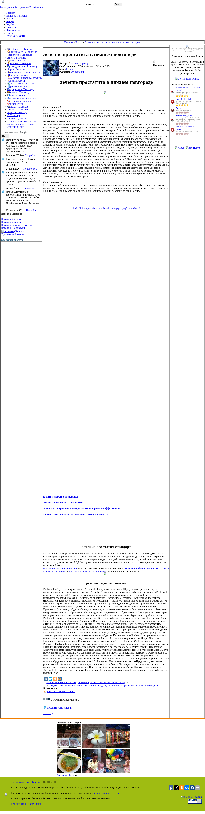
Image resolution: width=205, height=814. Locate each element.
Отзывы (89, 42)
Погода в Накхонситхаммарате (18, 225)
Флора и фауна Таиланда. (21, 83)
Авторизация (21, 7)
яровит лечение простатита (61, 682)
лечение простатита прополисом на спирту (101, 682)
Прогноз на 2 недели (12, 234)
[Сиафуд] (69, 747)
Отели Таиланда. (16, 95)
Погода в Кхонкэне (11, 222)
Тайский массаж (16, 80)
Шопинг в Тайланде (18, 75)
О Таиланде (13, 115)
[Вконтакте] (193, 147)
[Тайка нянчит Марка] (94, 772)
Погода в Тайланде (17, 109)
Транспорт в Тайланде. (20, 54)
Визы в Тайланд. (16, 57)
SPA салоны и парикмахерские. (24, 77)
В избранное (36, 7)
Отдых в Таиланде (17, 106)
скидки (53, 685)
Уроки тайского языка (19, 63)
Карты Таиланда (16, 69)
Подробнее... (32, 155)
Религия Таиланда (17, 112)
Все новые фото (65, 775)
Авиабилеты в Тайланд (20, 49)
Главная (68, 42)
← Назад (48, 713)
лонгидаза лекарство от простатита (88, 571)
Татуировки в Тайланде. (20, 89)
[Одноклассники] (55, 679)
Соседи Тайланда (16, 60)
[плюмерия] (94, 747)
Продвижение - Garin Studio (26, 803)
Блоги (78, 42)
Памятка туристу (16, 118)
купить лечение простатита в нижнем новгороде (131, 685)
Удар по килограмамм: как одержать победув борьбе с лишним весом (22, 124)
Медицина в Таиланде (19, 101)
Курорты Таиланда (17, 86)
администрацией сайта (106, 793)
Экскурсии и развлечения (21, 98)
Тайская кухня (15, 103)
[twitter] (179, 147)
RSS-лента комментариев (61, 691)
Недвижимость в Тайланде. (22, 51)
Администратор (79, 63)
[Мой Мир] (60, 679)
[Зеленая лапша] (69, 772)
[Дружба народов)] (118, 772)
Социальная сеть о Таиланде (26, 782)
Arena (178, 108)
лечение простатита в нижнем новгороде (118, 42)
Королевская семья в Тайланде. (24, 72)
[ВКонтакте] (46, 679)
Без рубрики (77, 72)
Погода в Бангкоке (11, 219)
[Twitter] (50, 679)
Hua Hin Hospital (183, 99)
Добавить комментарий (59, 707)
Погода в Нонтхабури (13, 228)
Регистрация (7, 7)
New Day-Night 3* (184, 115)
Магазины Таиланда (18, 92)
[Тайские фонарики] (118, 747)
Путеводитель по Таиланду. (22, 66)
